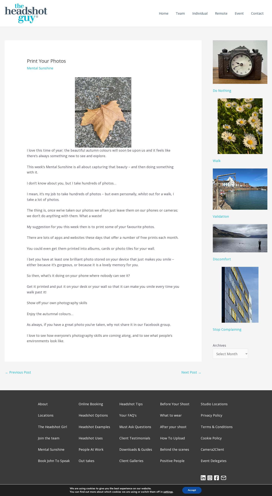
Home (163, 13)
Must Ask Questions (135, 427)
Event (239, 13)
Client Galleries (131, 461)
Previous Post (18, 372)
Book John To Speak (54, 461)
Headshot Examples (94, 427)
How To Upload (172, 438)
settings (168, 492)
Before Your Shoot (174, 404)
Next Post (191, 372)
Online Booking (91, 404)
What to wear (171, 415)
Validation (221, 216)
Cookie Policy (211, 438)
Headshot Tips (131, 404)
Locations (45, 415)
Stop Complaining (227, 329)
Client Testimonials (134, 438)
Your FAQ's (128, 415)
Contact (257, 13)
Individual (200, 13)
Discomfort (222, 259)
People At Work (91, 449)
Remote (221, 13)
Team (180, 13)
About (43, 404)
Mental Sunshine (40, 68)
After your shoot (173, 427)
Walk (217, 160)
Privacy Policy (211, 415)
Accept (192, 490)
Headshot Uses (91, 438)
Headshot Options (93, 415)
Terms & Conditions (217, 427)
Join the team (48, 438)
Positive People (172, 461)
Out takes (86, 461)
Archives (219, 345)
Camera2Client (212, 449)
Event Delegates (213, 461)
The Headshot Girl (52, 427)
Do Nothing (222, 90)
